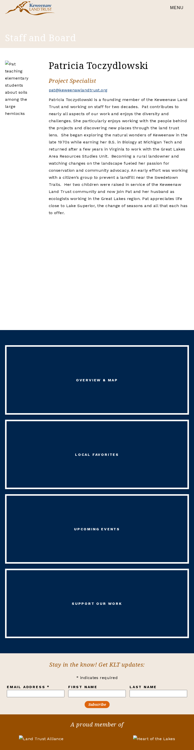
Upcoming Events (97, 529)
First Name (83, 687)
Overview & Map (97, 380)
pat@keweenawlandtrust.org (78, 90)
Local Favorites (97, 455)
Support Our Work (97, 604)
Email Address (28, 687)
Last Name (143, 687)
